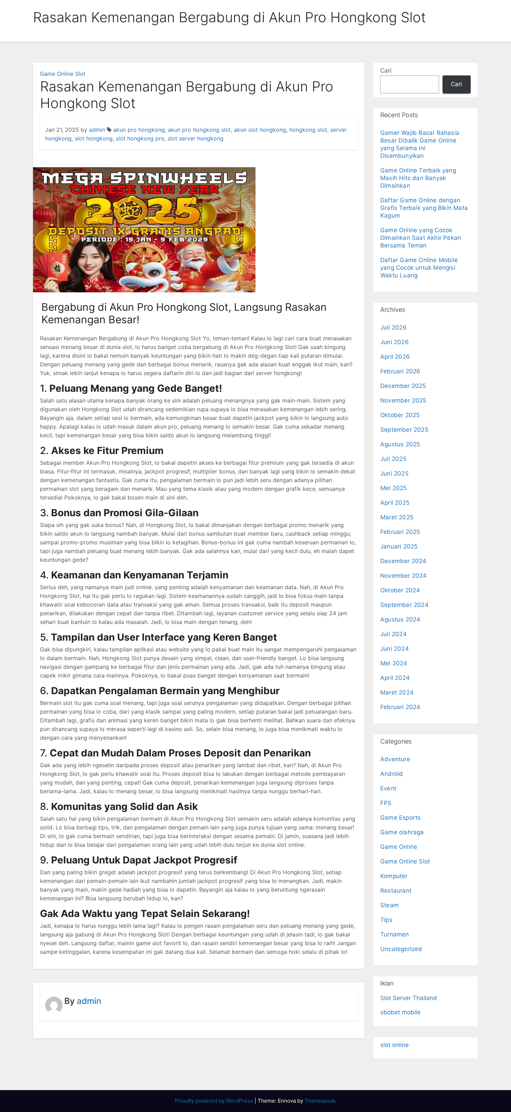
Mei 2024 (393, 663)
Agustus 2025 (400, 444)
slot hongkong (94, 138)
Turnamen (394, 934)
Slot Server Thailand (408, 998)
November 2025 (403, 400)
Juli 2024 (393, 634)
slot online (394, 1044)
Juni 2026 (394, 342)
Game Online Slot (63, 73)
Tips (386, 919)
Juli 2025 (393, 458)
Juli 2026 (393, 327)
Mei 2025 (393, 488)
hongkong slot (308, 129)
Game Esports (400, 817)
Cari (385, 70)
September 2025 (404, 429)
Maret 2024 (397, 692)
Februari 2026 (400, 371)
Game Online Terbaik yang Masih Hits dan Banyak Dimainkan (418, 178)
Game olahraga (402, 832)
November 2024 (403, 575)
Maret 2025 (396, 517)
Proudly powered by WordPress (214, 1100)
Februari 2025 (400, 531)
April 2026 (395, 356)
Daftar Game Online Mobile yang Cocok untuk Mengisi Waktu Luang (419, 268)
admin (97, 129)
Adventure (395, 759)
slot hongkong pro (140, 138)
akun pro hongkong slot (199, 129)
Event (388, 788)
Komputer (394, 875)
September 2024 (404, 604)
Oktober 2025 (400, 415)
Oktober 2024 (400, 590)
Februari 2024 (400, 707)
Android (391, 773)
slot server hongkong (196, 138)
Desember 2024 (403, 561)
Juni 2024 (394, 648)
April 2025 (394, 502)
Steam (389, 905)
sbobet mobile (400, 1012)
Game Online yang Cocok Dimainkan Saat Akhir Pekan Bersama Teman (420, 238)
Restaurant (396, 890)
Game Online (398, 846)
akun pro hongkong (139, 129)
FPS (386, 802)
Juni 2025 (394, 473)
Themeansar (320, 1100)
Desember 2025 (403, 385)
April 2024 (395, 677)
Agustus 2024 (400, 619)
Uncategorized (401, 948)
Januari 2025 (398, 546)
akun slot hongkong (260, 129)
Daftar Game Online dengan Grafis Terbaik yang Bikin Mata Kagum (424, 208)
